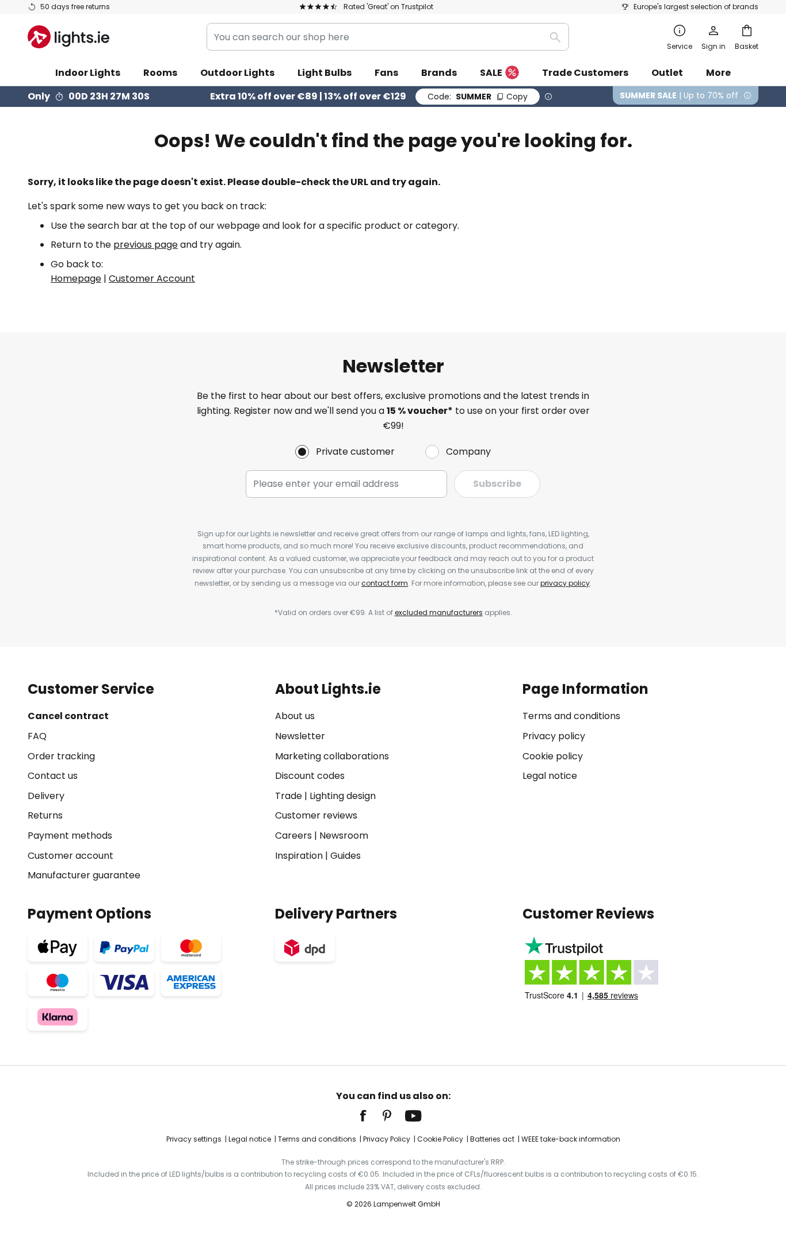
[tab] (146, 782)
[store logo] (68, 36)
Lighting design (343, 795)
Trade (288, 795)
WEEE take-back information (570, 1139)
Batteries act (492, 1139)
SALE (491, 72)
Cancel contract (68, 716)
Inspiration (299, 855)
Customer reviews (316, 815)
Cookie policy (552, 756)
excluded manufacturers (439, 612)
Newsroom (343, 835)
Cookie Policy (440, 1139)
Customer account (70, 855)
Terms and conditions (571, 716)
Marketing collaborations (332, 756)
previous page (145, 244)
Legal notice (549, 775)
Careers (293, 835)
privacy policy (565, 583)
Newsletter (300, 736)
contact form (384, 583)
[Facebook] (370, 1115)
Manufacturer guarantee (84, 875)
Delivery (46, 795)
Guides (345, 855)
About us (295, 716)
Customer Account (152, 278)
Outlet (667, 72)
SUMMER (478, 96)
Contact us (53, 775)
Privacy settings (194, 1139)
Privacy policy (553, 736)
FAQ (37, 736)
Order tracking (61, 756)
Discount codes (310, 775)
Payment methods (70, 835)
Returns (45, 815)
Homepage (76, 278)
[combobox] (387, 37)
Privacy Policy (386, 1139)
